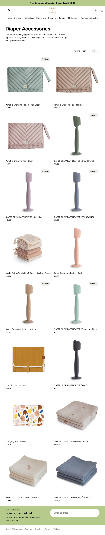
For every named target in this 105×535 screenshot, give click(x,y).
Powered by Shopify (33, 529)
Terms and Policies (12, 510)
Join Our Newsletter (89, 18)
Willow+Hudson (18, 529)
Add (97, 98)
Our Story (18, 18)
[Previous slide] (9, 79)
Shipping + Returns (56, 18)
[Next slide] (47, 79)
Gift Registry (72, 18)
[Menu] (3, 10)
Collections (29, 18)
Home (9, 18)
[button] (86, 51)
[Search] (9, 10)
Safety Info (41, 18)
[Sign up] (95, 513)
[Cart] (102, 10)
